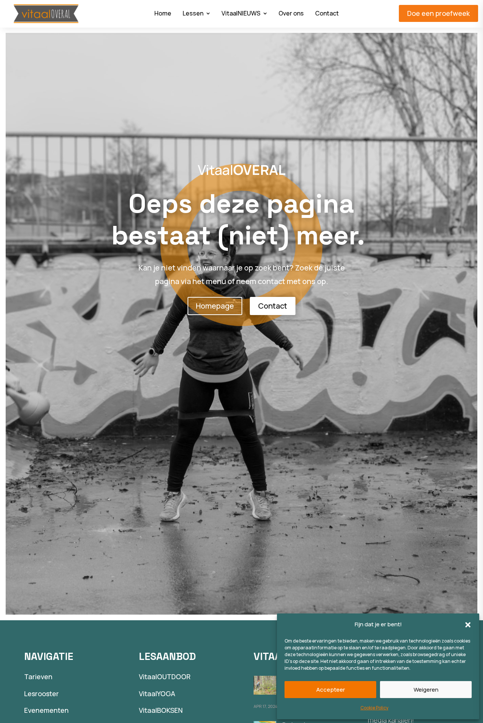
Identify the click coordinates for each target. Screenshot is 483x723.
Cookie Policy (374, 707)
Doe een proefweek (438, 13)
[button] (468, 625)
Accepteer (330, 690)
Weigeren (426, 690)
